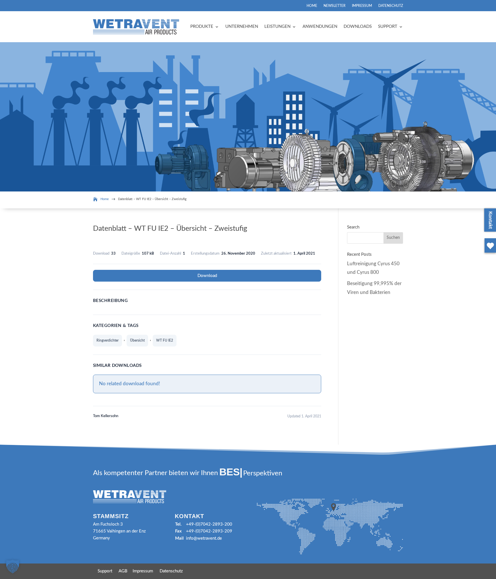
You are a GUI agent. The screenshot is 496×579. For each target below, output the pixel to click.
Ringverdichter (107, 340)
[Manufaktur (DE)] (489, 253)
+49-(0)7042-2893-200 (209, 524)
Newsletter (334, 5)
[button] (12, 566)
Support (387, 26)
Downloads (358, 26)
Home (312, 5)
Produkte (201, 26)
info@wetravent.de (204, 538)
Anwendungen (320, 26)
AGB (123, 571)
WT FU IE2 (164, 340)
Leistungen (277, 26)
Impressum (362, 5)
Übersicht (137, 340)
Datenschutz (390, 5)
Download (207, 276)
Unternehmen (241, 26)
